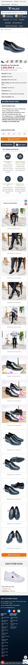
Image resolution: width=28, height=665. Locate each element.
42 (24, 133)
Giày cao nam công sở (5, 634)
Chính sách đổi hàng (13, 621)
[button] (2, 62)
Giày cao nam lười (5, 624)
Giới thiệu (16, 1)
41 (19, 133)
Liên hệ (21, 26)
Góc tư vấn (22, 1)
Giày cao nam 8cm (5, 649)
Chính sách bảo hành (14, 618)
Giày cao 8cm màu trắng (8, 586)
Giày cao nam (13, 19)
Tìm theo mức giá (17, 23)
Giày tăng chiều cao (5, 618)
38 (3, 133)
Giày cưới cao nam (5, 630)
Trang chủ (6, 19)
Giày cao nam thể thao (5, 627)
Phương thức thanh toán (13, 627)
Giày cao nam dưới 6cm (5, 640)
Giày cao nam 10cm (5, 652)
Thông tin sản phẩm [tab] (10, 203)
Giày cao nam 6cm (5, 643)
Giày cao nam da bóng (5, 637)
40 (14, 133)
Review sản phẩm (6, 4)
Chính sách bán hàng (7, 1)
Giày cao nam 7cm (5, 646)
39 (8, 133)
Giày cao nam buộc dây (5, 621)
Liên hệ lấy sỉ (14, 4)
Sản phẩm (8, 23)
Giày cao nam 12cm (5, 656)
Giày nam (21, 19)
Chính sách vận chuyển (14, 624)
